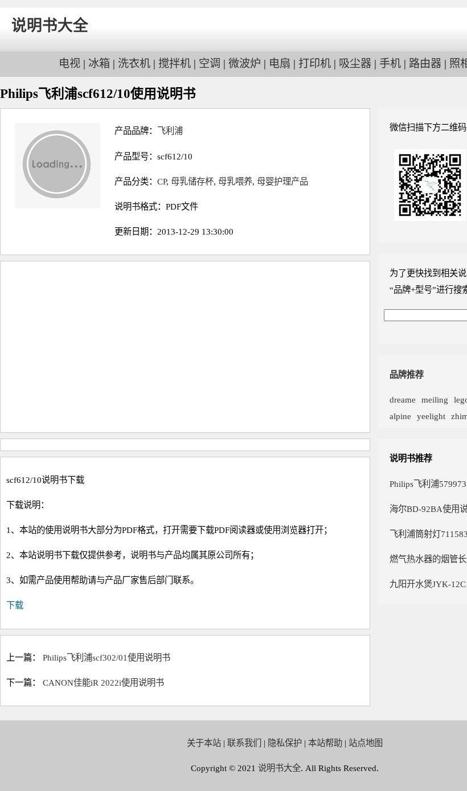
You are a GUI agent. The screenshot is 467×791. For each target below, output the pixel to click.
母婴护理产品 (282, 181)
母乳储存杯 (192, 181)
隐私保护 (285, 743)
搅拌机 (174, 63)
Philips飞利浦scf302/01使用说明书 (106, 657)
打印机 (314, 63)
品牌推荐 (407, 374)
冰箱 (99, 63)
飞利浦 (170, 131)
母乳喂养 (235, 181)
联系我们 (244, 743)
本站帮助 (325, 743)
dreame (403, 399)
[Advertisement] (185, 347)
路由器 (425, 63)
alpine (400, 416)
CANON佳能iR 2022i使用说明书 (103, 682)
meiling (434, 399)
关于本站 (204, 743)
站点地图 (366, 743)
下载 (14, 605)
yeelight (431, 416)
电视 (69, 63)
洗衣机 (134, 63)
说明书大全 (49, 25)
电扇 (279, 63)
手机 (390, 63)
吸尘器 (355, 63)
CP (161, 181)
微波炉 (244, 63)
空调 (209, 63)
